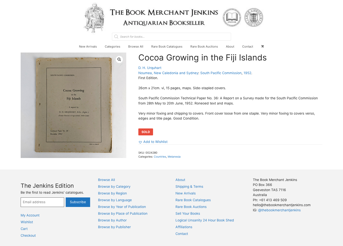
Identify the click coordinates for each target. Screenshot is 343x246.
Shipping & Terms (189, 187)
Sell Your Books (187, 213)
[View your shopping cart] (262, 47)
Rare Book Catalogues (166, 46)
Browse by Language (115, 200)
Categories (112, 46)
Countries (160, 156)
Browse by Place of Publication (122, 213)
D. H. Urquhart (149, 68)
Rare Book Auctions (204, 46)
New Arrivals (88, 46)
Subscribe (78, 202)
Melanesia (174, 156)
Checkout (28, 235)
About (230, 46)
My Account (30, 215)
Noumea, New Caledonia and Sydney (168, 73)
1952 (247, 73)
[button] (119, 59)
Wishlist (27, 222)
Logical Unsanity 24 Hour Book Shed (204, 220)
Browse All (135, 46)
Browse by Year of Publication (122, 207)
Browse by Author (112, 220)
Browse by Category (114, 187)
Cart (24, 229)
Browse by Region (112, 193)
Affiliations (183, 227)
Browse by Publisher (114, 227)
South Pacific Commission (221, 73)
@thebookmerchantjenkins (279, 210)
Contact (247, 46)
